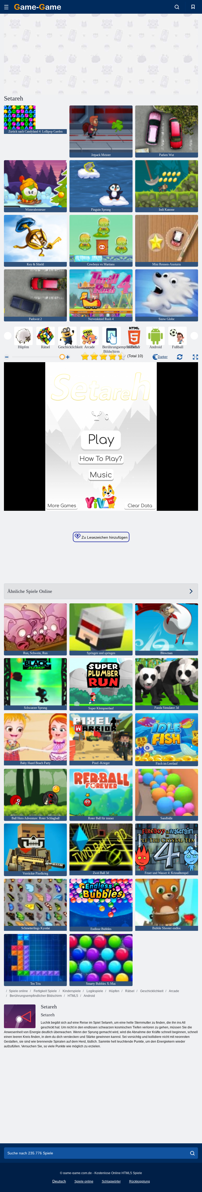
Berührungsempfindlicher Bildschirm (35, 996)
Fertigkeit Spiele (45, 991)
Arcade (173, 991)
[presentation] (8, 336)
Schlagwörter (111, 1181)
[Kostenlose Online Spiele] (37, 7)
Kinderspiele (71, 991)
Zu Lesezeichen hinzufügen (104, 537)
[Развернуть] (195, 357)
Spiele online (18, 991)
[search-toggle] (177, 7)
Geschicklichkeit (151, 991)
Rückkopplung (139, 1181)
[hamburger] (6, 7)
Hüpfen (113, 991)
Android (89, 996)
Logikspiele (94, 991)
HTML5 (72, 996)
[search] (192, 1153)
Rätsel (129, 991)
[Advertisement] (52, 53)
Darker (163, 357)
